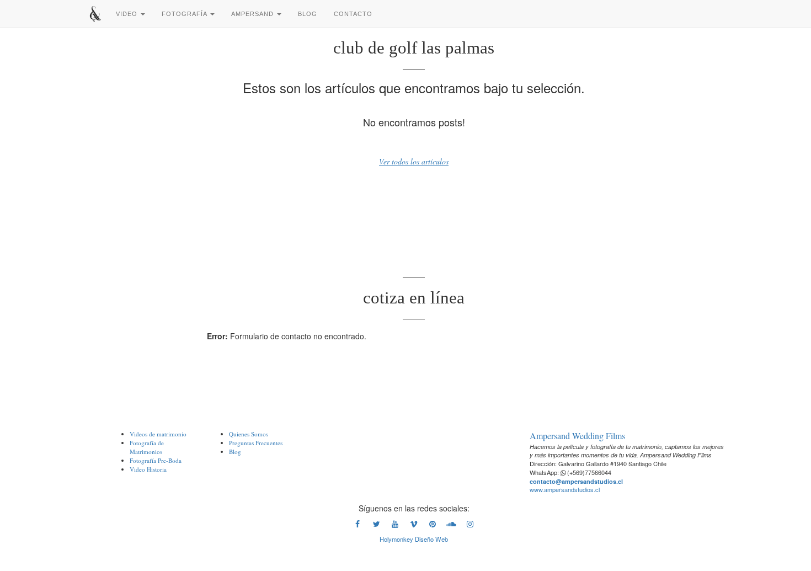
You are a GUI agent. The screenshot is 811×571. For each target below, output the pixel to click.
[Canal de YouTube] (395, 526)
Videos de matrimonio (158, 434)
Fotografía (185, 13)
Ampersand (253, 13)
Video (128, 13)
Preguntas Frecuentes (255, 443)
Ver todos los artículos (414, 161)
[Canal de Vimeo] (414, 526)
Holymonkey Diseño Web (414, 539)
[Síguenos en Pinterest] (432, 526)
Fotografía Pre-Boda (156, 460)
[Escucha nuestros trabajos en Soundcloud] (451, 526)
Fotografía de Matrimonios (147, 447)
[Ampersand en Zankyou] (413, 460)
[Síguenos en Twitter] (376, 526)
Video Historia (148, 469)
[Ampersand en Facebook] (357, 526)
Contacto (353, 13)
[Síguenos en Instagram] (470, 526)
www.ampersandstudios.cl (565, 489)
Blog (307, 13)
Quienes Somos (248, 434)
